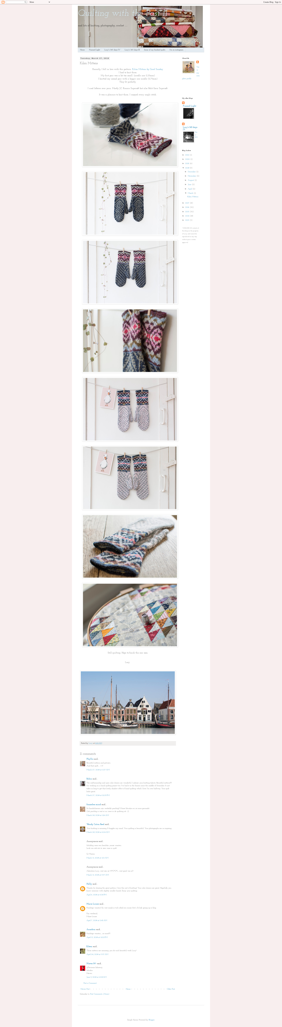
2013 (187, 220)
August (191, 180)
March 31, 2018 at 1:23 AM (97, 858)
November (192, 176)
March (191, 193)
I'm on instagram (176, 50)
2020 (187, 159)
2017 (187, 203)
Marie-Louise (93, 904)
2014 (187, 216)
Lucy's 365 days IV (112, 50)
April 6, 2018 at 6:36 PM (96, 895)
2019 (187, 163)
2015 (187, 212)
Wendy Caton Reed (95, 824)
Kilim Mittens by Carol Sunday (147, 69)
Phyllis (90, 759)
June (190, 184)
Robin (89, 779)
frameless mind (94, 805)
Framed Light (94, 50)
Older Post (171, 989)
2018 (187, 168)
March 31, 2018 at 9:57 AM (98, 875)
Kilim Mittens (192, 197)
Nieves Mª (91, 964)
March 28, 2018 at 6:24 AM (98, 832)
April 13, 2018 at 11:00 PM (97, 937)
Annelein (91, 929)
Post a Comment (90, 983)
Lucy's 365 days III (132, 50)
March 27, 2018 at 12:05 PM (98, 795)
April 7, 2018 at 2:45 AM (97, 920)
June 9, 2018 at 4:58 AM (96, 977)
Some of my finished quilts (154, 50)
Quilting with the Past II (122, 13)
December (192, 172)
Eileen (89, 947)
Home (82, 50)
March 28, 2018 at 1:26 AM (98, 815)
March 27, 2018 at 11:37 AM (98, 770)
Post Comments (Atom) (99, 994)
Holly (89, 884)
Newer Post (85, 989)
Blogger (152, 1020)
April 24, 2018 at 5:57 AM (97, 954)
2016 (187, 207)
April (190, 189)
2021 (187, 155)
